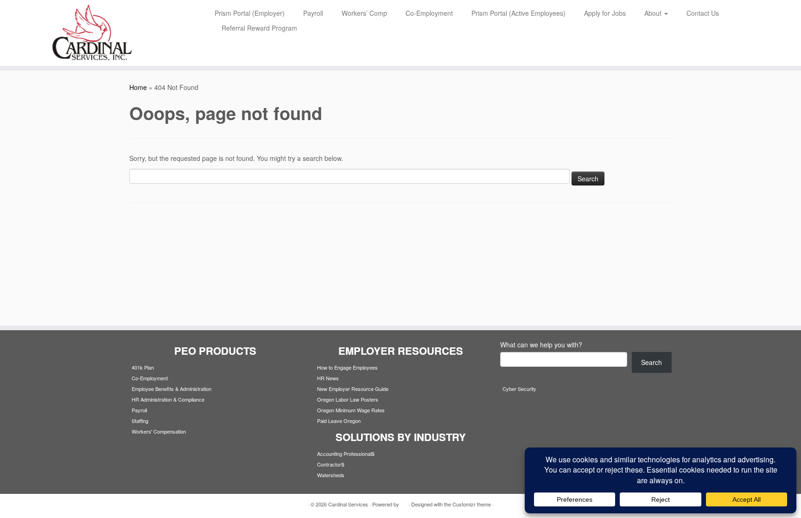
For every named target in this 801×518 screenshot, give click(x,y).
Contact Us (703, 13)
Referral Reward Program (259, 27)
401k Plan (143, 367)
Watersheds (330, 475)
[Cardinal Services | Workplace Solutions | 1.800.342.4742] (92, 33)
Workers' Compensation (159, 431)
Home (138, 87)
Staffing (140, 420)
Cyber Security (519, 388)
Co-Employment (429, 13)
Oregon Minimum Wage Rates (351, 410)
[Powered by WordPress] (403, 502)
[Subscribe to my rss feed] (135, 504)
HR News (328, 378)
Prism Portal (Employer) (250, 13)
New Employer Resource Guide (352, 388)
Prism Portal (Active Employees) (518, 13)
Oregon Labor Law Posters (347, 399)
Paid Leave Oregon (339, 420)
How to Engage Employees (347, 367)
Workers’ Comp (364, 13)
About (653, 13)
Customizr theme (471, 504)
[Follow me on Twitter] (147, 504)
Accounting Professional (344, 453)
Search (651, 362)
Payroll (313, 13)
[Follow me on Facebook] (158, 504)
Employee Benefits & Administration (171, 388)
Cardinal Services (348, 504)
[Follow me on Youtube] (170, 504)
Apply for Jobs (605, 13)
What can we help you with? (541, 344)
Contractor (329, 464)
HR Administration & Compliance (168, 399)
